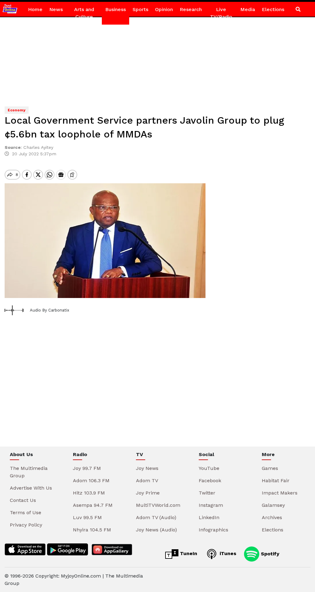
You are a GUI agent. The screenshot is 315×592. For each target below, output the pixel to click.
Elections (273, 9)
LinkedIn (209, 517)
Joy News (147, 468)
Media (247, 9)
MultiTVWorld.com (158, 505)
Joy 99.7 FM (87, 468)
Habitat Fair (275, 480)
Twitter (207, 493)
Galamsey (273, 505)
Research (191, 9)
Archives (272, 517)
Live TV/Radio (221, 13)
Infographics (213, 530)
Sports (140, 9)
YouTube (209, 468)
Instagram (211, 505)
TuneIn (187, 553)
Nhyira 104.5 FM (92, 530)
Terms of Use (25, 512)
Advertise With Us (31, 488)
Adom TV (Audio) (156, 517)
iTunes (227, 553)
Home (35, 9)
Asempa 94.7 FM (93, 505)
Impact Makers (279, 493)
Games (270, 468)
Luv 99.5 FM (87, 517)
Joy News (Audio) (156, 530)
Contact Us (23, 500)
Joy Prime (148, 493)
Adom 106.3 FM (91, 480)
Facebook (210, 480)
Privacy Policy (26, 525)
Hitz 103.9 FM (89, 493)
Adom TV (147, 480)
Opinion (164, 9)
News (56, 9)
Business (115, 9)
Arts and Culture (84, 13)
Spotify (269, 553)
